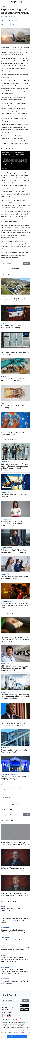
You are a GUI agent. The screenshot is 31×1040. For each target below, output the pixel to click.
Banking (3, 376)
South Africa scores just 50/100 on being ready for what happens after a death (15, 605)
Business (3, 350)
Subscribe (26, 263)
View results (15, 804)
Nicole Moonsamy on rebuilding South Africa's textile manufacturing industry (15, 843)
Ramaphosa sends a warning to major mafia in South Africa (13, 724)
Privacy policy (7, 1012)
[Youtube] (16, 1019)
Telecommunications (7, 774)
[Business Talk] (21, 1019)
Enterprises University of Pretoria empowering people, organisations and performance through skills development (14, 467)
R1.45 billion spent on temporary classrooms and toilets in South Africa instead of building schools (14, 971)
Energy (3, 6)
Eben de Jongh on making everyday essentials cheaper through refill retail (14, 894)
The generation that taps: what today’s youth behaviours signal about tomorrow (13, 523)
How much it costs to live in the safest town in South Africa (13, 300)
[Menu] (2, 2)
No (3, 794)
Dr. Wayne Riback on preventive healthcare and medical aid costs (12, 869)
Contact (5, 1010)
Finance (3, 403)
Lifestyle (3, 296)
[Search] (29, 2)
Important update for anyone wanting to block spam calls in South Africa (15, 949)
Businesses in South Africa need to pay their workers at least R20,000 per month (15, 920)
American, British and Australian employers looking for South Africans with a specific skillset (14, 959)
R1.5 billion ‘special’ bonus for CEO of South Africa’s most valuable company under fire (14, 668)
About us (5, 1005)
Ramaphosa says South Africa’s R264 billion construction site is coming (14, 931)
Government (5, 635)
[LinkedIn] (9, 20)
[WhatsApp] (12, 20)
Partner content (7, 461)
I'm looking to (6, 797)
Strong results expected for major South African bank (14, 751)
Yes (4, 792)
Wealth (3, 430)
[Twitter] (5, 20)
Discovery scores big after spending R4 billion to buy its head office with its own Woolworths (15, 697)
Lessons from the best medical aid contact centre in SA (14, 578)
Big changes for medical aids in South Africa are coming (13, 327)
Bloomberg (4, 16)
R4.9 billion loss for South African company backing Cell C (14, 778)
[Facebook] (2, 20)
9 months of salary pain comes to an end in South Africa (15, 433)
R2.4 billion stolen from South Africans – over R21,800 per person (15, 380)
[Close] (29, 1032)
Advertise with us (8, 1007)
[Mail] (15, 20)
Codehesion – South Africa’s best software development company (14, 551)
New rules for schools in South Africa (14, 940)
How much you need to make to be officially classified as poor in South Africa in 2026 (15, 639)
